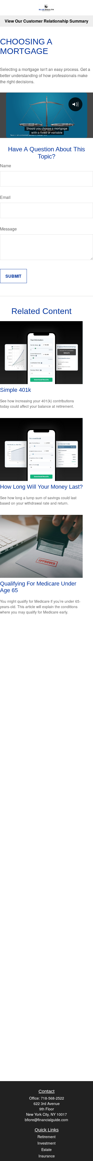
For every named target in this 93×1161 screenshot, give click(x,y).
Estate (46, 1149)
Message (8, 229)
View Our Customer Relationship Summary (46, 21)
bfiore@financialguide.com (46, 1119)
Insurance (46, 1155)
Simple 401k (15, 390)
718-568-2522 (52, 1098)
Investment (46, 1143)
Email (5, 197)
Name (5, 166)
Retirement (46, 1136)
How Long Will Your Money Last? (41, 487)
